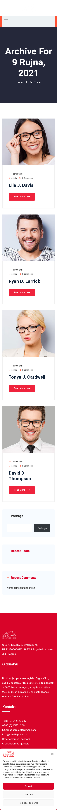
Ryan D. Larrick (24, 281)
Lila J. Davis (21, 185)
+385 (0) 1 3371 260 (13, 725)
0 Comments (27, 178)
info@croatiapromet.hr (15, 734)
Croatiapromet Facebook (16, 739)
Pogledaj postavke (28, 803)
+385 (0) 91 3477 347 (14, 720)
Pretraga (17, 516)
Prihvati (29, 786)
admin (14, 178)
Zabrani (28, 794)
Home (21, 82)
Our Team (35, 82)
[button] (52, 753)
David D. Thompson (20, 476)
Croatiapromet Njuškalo (15, 743)
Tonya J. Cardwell (27, 377)
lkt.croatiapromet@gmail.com (19, 730)
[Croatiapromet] (28, 8)
